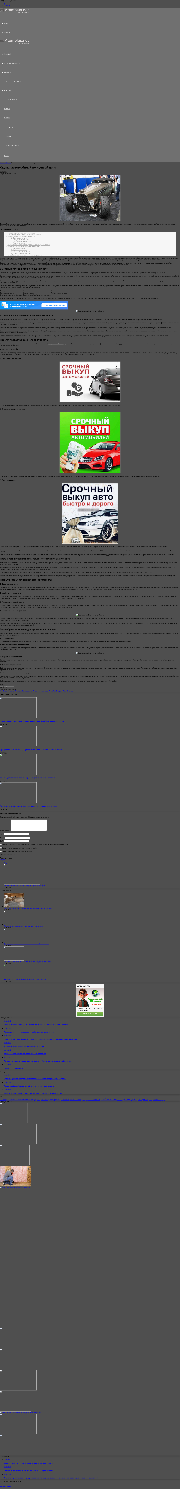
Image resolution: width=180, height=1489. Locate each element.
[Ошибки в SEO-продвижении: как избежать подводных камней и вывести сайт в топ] (18, 1434)
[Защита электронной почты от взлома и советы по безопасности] (14, 942)
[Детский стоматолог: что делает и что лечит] (18, 1390)
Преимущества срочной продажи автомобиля (23, 246)
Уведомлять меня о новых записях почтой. (17, 851)
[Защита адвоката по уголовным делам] (13, 1123)
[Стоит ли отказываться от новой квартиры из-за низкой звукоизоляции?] (15, 1186)
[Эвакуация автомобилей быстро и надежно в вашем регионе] (18, 774)
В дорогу (11, 127)
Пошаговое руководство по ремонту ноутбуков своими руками (28, 806)
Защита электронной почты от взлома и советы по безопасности (26, 944)
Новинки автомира (12, 63)
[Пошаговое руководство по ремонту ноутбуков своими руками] (18, 802)
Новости (7, 90)
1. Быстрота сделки (18, 248)
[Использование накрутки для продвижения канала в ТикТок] (21, 1412)
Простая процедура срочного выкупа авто (22, 236)
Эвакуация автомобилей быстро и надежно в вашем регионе (27, 778)
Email (2, 837)
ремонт (145, 1100)
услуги (163, 1100)
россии (150, 1100)
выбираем (40, 1100)
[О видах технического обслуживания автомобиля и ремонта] (15, 1411)
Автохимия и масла (14, 81)
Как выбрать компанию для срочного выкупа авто (25, 255)
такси (159, 1100)
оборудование (87, 1100)
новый (76, 1100)
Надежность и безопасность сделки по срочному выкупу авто (29, 245)
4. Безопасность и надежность (21, 253)
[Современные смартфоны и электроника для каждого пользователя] (14, 960)
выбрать (54, 1099)
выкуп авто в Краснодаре (57, 344)
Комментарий (5, 831)
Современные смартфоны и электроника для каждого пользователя (27, 962)
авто (1, 686)
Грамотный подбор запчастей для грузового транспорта (23, 926)
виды (33, 1099)
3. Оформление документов (21, 241)
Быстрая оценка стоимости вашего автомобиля (24, 234)
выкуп (6, 686)
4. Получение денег (18, 243)
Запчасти (8, 72)
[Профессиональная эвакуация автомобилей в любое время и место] (18, 746)
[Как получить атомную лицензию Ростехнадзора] (18, 1144)
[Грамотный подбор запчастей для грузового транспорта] (14, 924)
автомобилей (12, 1100)
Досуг (9, 136)
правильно (119, 1100)
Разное (7, 118)
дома (61, 1100)
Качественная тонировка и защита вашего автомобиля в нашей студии (32, 721)
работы (140, 1100)
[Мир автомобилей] (14, 13)
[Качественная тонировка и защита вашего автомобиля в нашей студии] (18, 717)
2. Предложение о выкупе (20, 240)
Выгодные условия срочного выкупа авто (22, 233)
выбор (46, 1100)
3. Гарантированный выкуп (20, 251)
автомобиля (24, 1100)
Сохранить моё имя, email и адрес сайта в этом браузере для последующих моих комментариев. (36, 844)
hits (1, 1100)
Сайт (1, 841)
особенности (108, 1099)
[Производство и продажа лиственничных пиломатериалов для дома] (14, 906)
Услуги (7, 109)
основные (96, 1100)
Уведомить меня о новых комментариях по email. (19, 848)
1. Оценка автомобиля (19, 238)
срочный (11, 686)
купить (65, 1100)
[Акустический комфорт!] (13, 1348)
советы (155, 1100)
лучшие (71, 1100)
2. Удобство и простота (19, 250)
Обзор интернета (13, 145)
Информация (12, 100)
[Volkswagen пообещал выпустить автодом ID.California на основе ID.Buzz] (15, 1369)
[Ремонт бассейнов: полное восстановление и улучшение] (15, 1165)
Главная (3, 163)
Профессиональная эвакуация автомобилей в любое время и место (31, 750)
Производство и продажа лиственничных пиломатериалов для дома (28, 908)
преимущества (129, 1099)
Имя (2, 834)
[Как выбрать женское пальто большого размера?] (15, 1455)
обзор (80, 1100)
